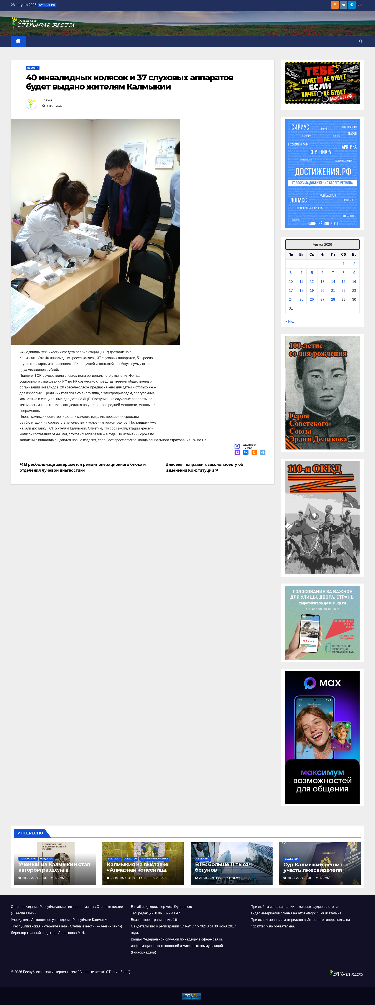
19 (312, 290)
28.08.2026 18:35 (300, 877)
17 (291, 290)
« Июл (290, 321)
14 (333, 282)
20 (322, 290)
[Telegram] (262, 452)
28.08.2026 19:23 (211, 877)
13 (322, 282)
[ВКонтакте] (246, 452)
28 (333, 299)
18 (301, 290)
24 (291, 299)
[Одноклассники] (254, 452)
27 (322, 299)
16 (354, 282)
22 (343, 290)
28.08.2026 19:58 (35, 877)
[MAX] (237, 452)
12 (312, 282)
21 (333, 290)
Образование (28, 858)
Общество (46, 858)
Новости (32, 68)
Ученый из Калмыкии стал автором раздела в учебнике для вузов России (54, 872)
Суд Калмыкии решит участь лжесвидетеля (312, 867)
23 (354, 290)
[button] (360, 41)
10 (291, 282)
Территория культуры (154, 858)
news (47, 100)
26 (312, 299)
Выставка (114, 858)
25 (301, 299)
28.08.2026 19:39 (123, 877)
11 (301, 282)
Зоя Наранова (155, 877)
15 (343, 282)
